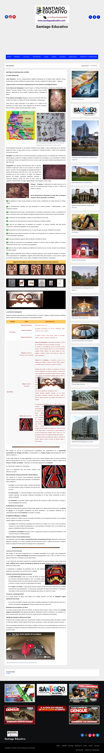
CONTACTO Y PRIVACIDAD (88, 57)
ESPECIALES (73, 57)
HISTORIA (26, 57)
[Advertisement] (52, 41)
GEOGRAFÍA (37, 57)
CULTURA (62, 57)
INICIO (9, 57)
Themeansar (31, 748)
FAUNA (54, 57)
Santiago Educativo (52, 27)
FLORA (46, 57)
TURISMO (17, 57)
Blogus (24, 748)
